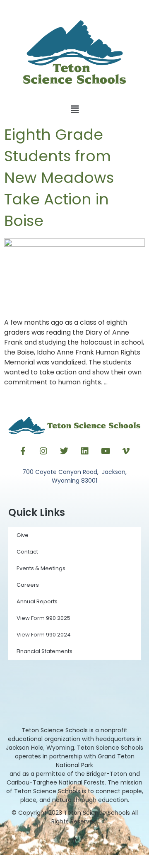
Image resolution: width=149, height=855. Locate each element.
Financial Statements (44, 651)
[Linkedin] (85, 451)
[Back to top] (74, 840)
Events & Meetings (41, 568)
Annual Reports (37, 601)
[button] (74, 110)
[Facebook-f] (23, 451)
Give (23, 535)
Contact (27, 552)
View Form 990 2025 (43, 618)
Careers (28, 585)
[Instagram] (43, 451)
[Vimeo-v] (126, 451)
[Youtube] (105, 451)
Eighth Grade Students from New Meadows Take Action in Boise (59, 177)
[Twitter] (64, 451)
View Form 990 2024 (44, 635)
